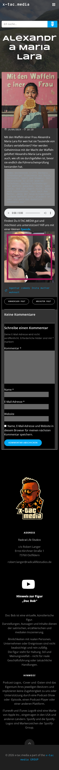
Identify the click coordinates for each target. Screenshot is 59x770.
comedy (25, 288)
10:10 (30, 129)
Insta (35, 288)
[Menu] (54, 4)
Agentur (14, 288)
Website (9, 414)
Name (9, 389)
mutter (45, 288)
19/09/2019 (14, 129)
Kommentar (12, 348)
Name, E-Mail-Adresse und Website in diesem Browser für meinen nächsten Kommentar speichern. (29, 430)
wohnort (14, 292)
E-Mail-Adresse (14, 402)
